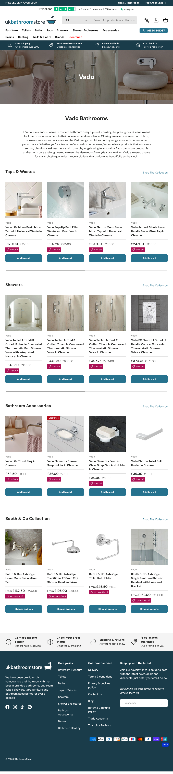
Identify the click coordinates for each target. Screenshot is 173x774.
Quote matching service (68, 46)
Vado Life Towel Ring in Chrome (20, 463)
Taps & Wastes (67, 690)
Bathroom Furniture (70, 670)
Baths (61, 683)
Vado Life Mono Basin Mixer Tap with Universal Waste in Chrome (23, 231)
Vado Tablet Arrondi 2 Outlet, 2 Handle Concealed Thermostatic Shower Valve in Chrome (107, 346)
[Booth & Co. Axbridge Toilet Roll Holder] (107, 547)
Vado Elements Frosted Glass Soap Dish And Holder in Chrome (107, 465)
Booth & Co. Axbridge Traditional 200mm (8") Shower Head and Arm (62, 578)
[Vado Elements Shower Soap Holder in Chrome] (65, 434)
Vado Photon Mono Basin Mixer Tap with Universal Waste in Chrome (105, 231)
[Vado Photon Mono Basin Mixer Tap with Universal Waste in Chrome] (107, 200)
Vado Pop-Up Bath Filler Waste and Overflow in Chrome (63, 231)
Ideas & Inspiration (128, 2)
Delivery (93, 670)
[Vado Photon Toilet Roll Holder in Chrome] (149, 434)
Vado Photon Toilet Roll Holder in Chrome (146, 463)
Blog (91, 701)
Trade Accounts (153, 2)
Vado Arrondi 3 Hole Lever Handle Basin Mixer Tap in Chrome (148, 231)
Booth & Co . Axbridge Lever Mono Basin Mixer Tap (21, 578)
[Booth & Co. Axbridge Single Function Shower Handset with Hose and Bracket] (149, 547)
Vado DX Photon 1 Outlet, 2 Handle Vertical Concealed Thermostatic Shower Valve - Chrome (148, 346)
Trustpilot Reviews (99, 725)
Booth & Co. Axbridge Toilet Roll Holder (103, 576)
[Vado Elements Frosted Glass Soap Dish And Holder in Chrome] (107, 434)
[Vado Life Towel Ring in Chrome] (23, 434)
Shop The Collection (155, 172)
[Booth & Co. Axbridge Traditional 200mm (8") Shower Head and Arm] (65, 547)
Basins (62, 721)
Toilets (62, 676)
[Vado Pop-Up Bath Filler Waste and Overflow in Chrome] (65, 200)
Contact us (95, 694)
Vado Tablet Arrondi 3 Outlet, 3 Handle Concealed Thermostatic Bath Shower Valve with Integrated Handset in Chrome (23, 348)
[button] (165, 20)
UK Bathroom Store (22, 759)
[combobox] (99, 20)
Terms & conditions (100, 676)
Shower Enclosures (69, 703)
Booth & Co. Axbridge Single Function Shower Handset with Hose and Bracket (147, 580)
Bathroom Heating (69, 728)
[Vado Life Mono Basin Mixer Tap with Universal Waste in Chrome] (23, 200)
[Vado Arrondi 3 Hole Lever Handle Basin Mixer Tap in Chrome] (149, 200)
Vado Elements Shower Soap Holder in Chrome (62, 463)
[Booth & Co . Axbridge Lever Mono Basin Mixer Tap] (23, 547)
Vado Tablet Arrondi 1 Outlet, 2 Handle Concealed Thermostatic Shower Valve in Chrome (65, 346)
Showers (63, 697)
